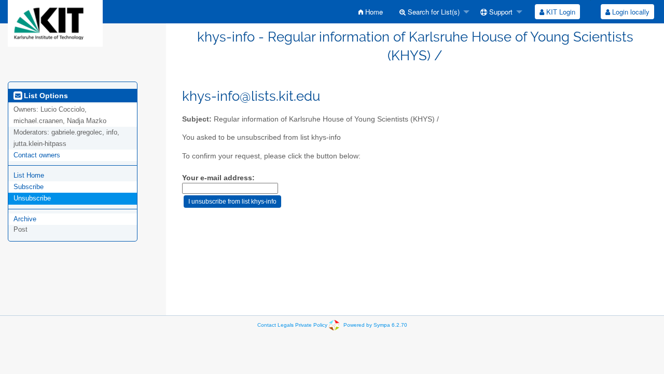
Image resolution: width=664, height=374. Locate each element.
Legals (286, 325)
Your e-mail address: (218, 178)
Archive (24, 219)
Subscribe (28, 187)
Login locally (629, 12)
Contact (266, 325)
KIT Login (559, 12)
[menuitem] (370, 11)
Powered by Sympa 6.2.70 (375, 325)
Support (500, 12)
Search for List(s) (433, 12)
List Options (45, 95)
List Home (28, 175)
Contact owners (36, 155)
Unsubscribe (32, 198)
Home (373, 12)
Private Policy (311, 325)
